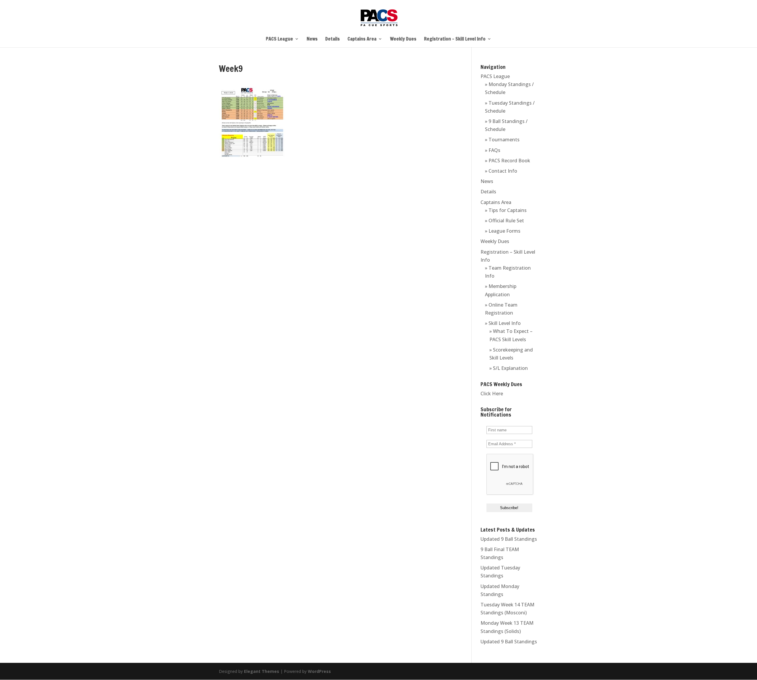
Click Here (492, 393)
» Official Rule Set (504, 220)
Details (332, 39)
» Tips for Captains (506, 210)
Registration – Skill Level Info (455, 39)
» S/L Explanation (508, 368)
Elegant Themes (261, 671)
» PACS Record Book (507, 160)
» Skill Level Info (503, 323)
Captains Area (361, 39)
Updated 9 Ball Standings (509, 539)
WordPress (319, 671)
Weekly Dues (403, 39)
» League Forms (502, 231)
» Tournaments (502, 139)
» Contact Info (501, 171)
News (312, 39)
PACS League (279, 39)
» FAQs (492, 150)
